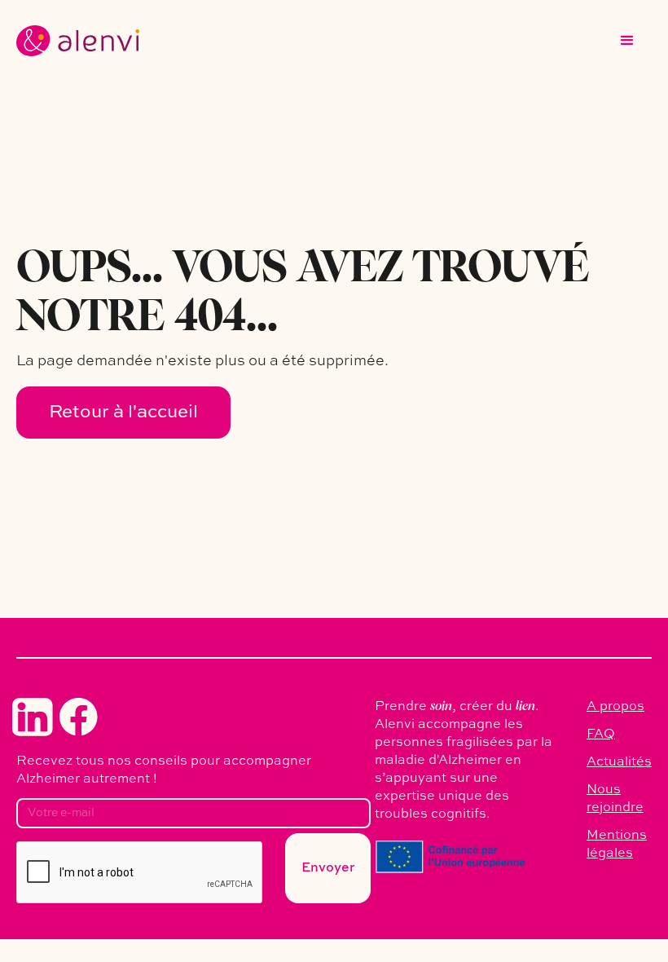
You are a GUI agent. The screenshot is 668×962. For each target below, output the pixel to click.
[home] (77, 40)
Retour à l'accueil (123, 412)
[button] (627, 40)
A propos (615, 706)
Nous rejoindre (615, 798)
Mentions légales (617, 844)
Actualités (619, 762)
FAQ (601, 734)
